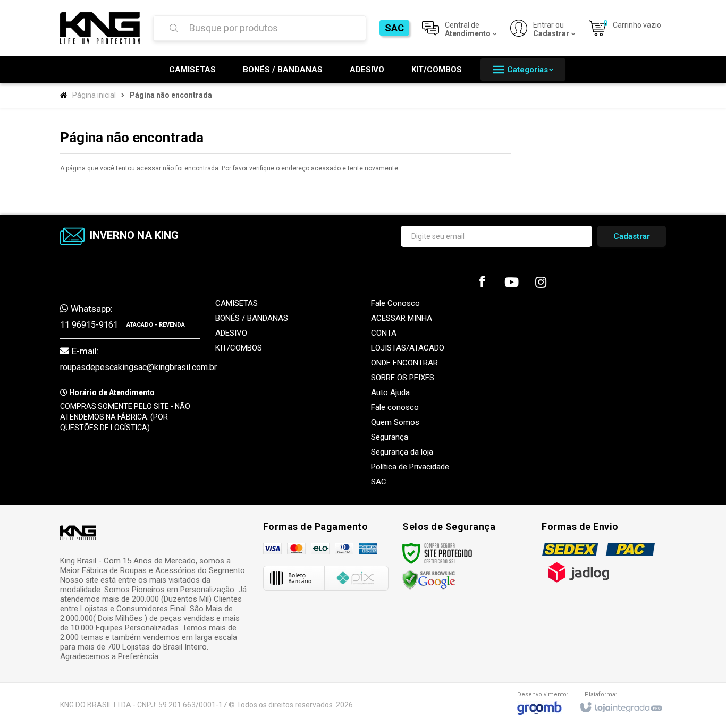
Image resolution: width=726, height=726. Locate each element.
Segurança (389, 437)
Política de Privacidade (410, 467)
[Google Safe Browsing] (428, 579)
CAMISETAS (236, 303)
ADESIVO (231, 333)
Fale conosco (395, 407)
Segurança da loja (402, 452)
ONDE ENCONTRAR (404, 363)
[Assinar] (631, 236)
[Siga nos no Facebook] (482, 284)
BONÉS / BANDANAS (251, 318)
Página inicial (94, 95)
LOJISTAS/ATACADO (407, 348)
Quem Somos (395, 422)
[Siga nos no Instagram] (540, 284)
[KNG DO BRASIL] (100, 28)
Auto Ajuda (390, 392)
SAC (394, 27)
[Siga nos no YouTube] (511, 284)
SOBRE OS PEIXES (402, 377)
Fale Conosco (395, 303)
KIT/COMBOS (238, 348)
